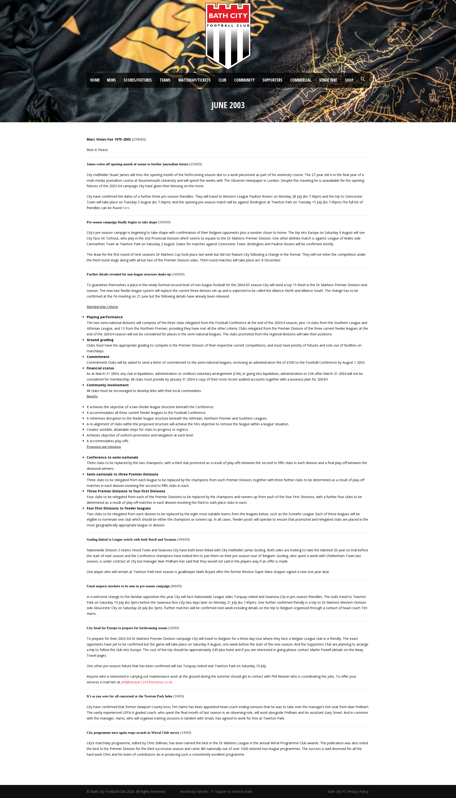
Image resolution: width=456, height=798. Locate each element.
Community (244, 80)
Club (222, 80)
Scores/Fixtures (138, 80)
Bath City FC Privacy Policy (348, 791)
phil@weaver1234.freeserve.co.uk (146, 682)
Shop (349, 80)
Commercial (300, 80)
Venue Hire (328, 80)
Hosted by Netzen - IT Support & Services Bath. (216, 791)
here (126, 208)
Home (95, 80)
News (111, 80)
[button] (363, 79)
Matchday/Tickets (194, 80)
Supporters (272, 80)
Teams (165, 80)
